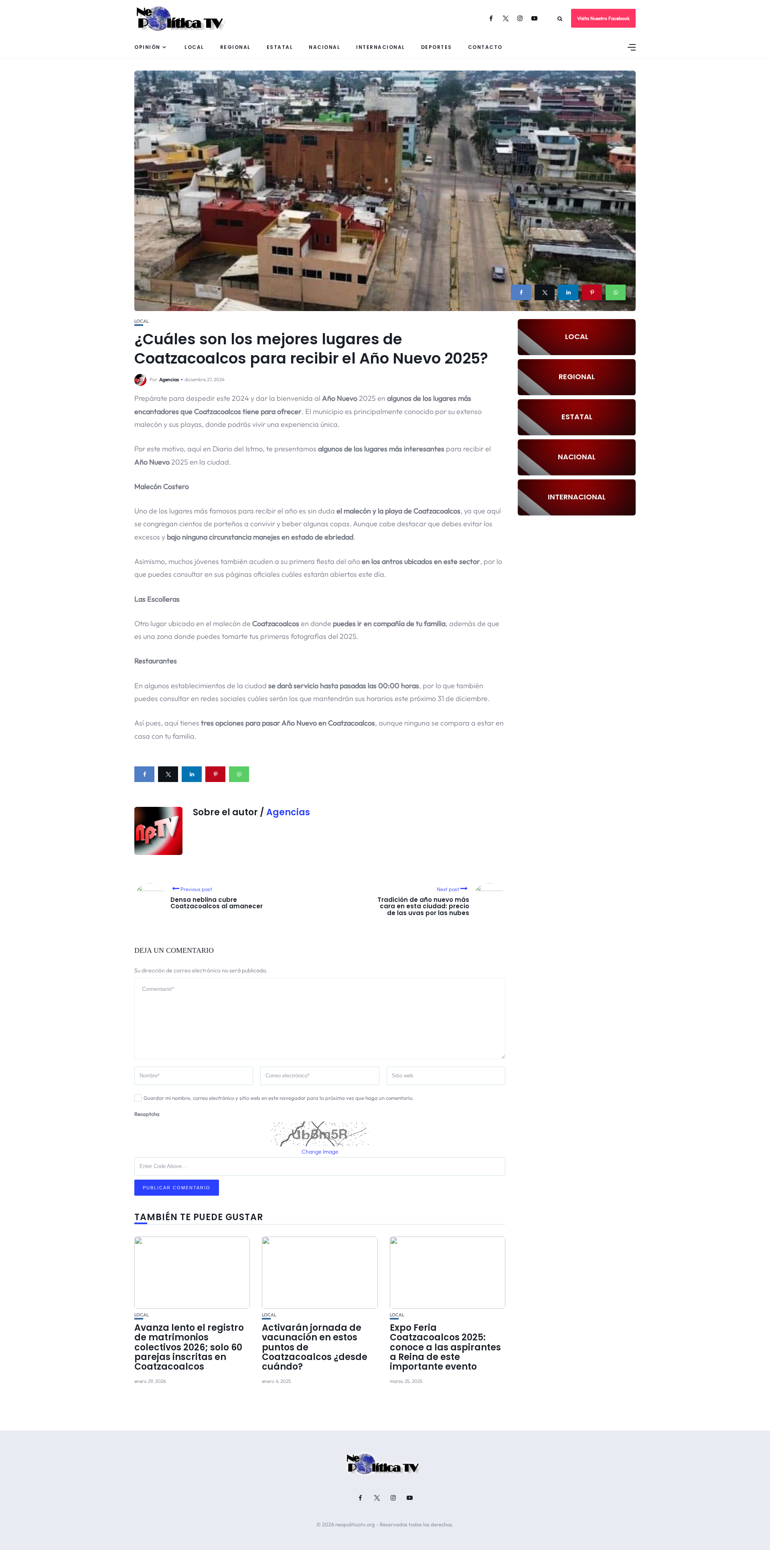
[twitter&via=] (545, 292)
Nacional (324, 47)
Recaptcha (147, 1114)
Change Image (320, 1151)
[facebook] (521, 292)
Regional (235, 47)
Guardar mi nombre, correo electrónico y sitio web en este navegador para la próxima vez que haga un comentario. (279, 1098)
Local (194, 47)
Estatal (280, 47)
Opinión (147, 47)
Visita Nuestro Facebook (603, 18)
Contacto (485, 47)
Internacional (380, 47)
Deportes (436, 47)
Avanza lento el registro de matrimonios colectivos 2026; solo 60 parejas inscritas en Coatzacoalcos (189, 1347)
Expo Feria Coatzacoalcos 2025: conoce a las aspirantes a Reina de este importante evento (445, 1347)
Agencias (169, 379)
